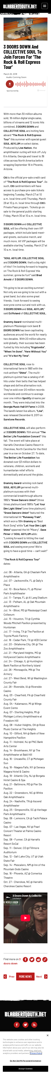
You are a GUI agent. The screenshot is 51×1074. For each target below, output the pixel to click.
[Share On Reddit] (38, 959)
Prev (11, 976)
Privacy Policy (36, 1053)
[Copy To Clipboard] (44, 959)
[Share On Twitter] (31, 959)
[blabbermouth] (20, 8)
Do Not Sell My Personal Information (25, 1061)
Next (39, 976)
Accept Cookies (25, 1068)
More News (25, 976)
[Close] (47, 1035)
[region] (25, 1052)
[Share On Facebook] (25, 959)
